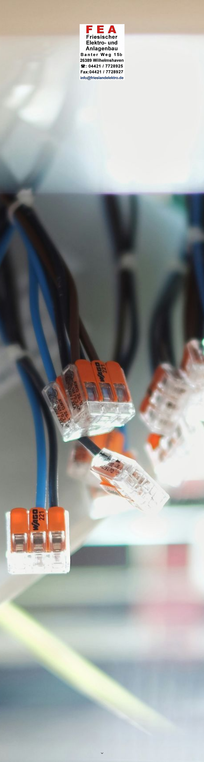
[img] (102, 381)
